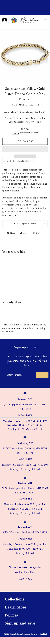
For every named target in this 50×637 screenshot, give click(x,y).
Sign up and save (20, 623)
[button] (25, 149)
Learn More (15, 607)
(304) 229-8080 (25, 538)
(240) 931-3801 (25, 459)
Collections (14, 599)
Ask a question (25, 223)
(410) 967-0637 (25, 578)
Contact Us (9, 118)
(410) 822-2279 (25, 498)
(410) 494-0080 (25, 415)
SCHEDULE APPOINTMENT (25, 12)
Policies (11, 615)
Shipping (15, 133)
